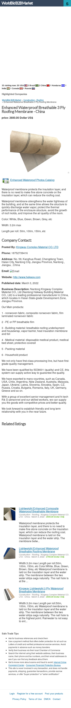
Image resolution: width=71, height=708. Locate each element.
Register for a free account (30, 693)
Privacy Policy (19, 699)
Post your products (54, 693)
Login (12, 693)
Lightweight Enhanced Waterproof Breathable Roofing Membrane (39, 549)
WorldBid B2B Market (17, 3)
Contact (56, 699)
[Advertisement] (35, 45)
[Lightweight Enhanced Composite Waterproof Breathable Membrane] (9, 514)
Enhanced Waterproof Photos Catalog (32, 180)
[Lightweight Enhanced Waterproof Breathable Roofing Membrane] (9, 554)
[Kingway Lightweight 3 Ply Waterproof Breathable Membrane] (9, 594)
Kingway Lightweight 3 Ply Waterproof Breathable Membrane (41, 589)
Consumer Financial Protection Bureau (43, 665)
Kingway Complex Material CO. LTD (37, 247)
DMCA (47, 699)
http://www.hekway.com (26, 277)
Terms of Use (35, 699)
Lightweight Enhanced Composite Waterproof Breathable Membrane (39, 509)
